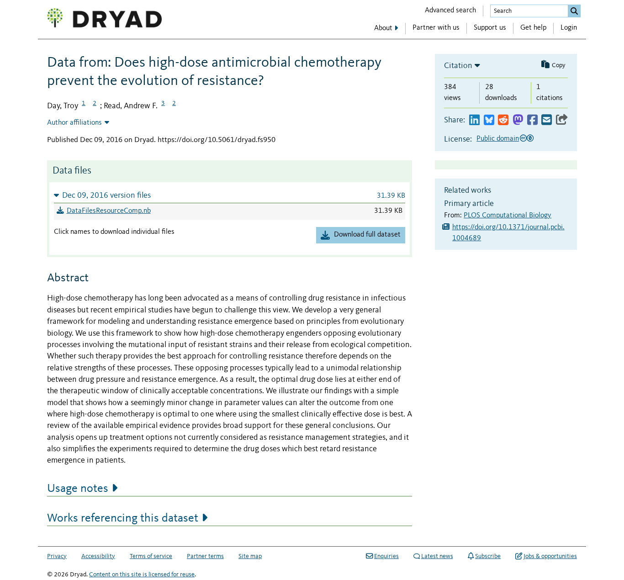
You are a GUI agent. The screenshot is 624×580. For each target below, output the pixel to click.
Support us (490, 28)
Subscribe (488, 556)
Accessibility (98, 556)
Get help (533, 28)
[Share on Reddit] (503, 120)
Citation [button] (458, 66)
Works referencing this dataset (122, 518)
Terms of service (151, 556)
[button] (229, 195)
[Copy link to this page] (562, 120)
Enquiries (386, 556)
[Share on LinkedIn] (474, 120)
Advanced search (450, 10)
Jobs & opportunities (550, 556)
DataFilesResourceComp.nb (109, 211)
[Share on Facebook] (532, 120)
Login (569, 28)
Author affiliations (74, 123)
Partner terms (205, 556)
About (383, 28)
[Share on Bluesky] (489, 120)
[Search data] (574, 11)
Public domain (497, 138)
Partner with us (436, 28)
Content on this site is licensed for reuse (142, 574)
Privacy (57, 556)
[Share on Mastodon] (518, 120)
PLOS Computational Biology (507, 215)
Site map (250, 556)
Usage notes (77, 489)
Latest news (437, 556)
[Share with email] (546, 120)
